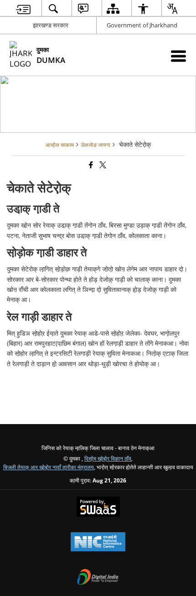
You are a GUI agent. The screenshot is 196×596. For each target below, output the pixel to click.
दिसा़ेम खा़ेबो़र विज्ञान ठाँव (107, 458)
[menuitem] (23, 8)
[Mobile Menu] (178, 56)
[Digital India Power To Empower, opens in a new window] (98, 578)
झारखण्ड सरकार (50, 25)
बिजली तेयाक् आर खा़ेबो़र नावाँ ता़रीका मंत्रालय (48, 467)
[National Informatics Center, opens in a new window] (98, 542)
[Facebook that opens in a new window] (90, 164)
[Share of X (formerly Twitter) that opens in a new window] (102, 164)
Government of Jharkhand (142, 25)
